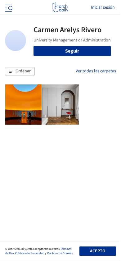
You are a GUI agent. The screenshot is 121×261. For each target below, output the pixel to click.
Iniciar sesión (103, 7)
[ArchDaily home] (60, 7)
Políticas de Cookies (60, 253)
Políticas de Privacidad (29, 253)
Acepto (97, 251)
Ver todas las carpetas (96, 71)
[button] (20, 71)
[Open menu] (8, 7)
